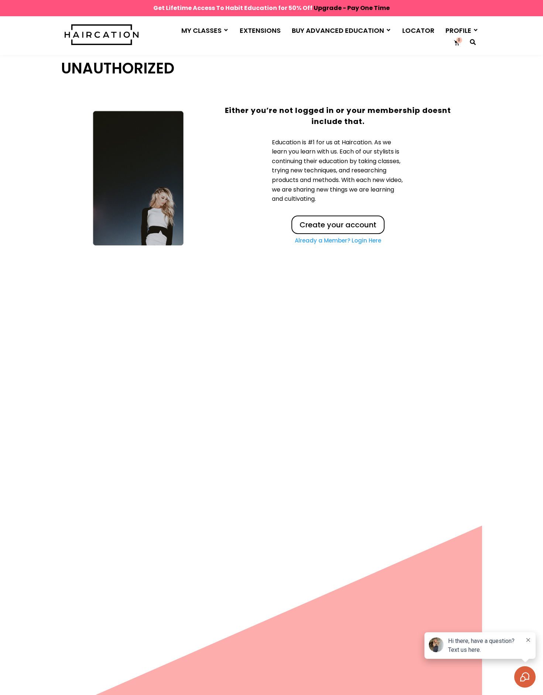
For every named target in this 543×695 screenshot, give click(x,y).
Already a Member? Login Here (338, 240)
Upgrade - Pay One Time (352, 8)
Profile (458, 30)
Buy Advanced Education (338, 30)
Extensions (260, 30)
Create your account (338, 225)
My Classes (201, 30)
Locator (418, 30)
